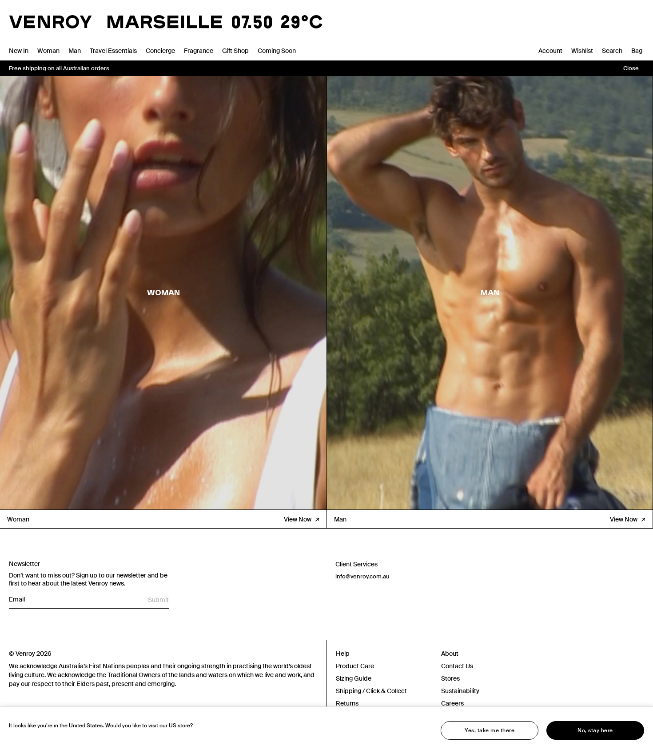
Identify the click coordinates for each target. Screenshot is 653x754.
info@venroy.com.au (362, 576)
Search (612, 51)
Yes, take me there (489, 730)
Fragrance (198, 51)
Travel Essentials (113, 51)
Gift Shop (235, 51)
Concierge (160, 51)
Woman (48, 51)
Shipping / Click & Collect (371, 691)
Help (343, 654)
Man (74, 51)
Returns (347, 703)
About (449, 654)
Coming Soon (277, 51)
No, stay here (595, 730)
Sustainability (460, 691)
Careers (452, 703)
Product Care (355, 666)
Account (550, 51)
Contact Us (457, 666)
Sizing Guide (353, 678)
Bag (636, 51)
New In (18, 51)
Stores (450, 678)
